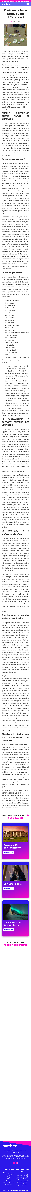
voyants (4, 798)
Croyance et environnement (12, 846)
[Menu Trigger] (27, 4)
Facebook (5, 808)
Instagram (14, 808)
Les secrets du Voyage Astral (12, 924)
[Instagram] (17, 1163)
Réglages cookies (24, 1190)
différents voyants (13, 524)
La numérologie (12, 884)
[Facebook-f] (14, 1163)
